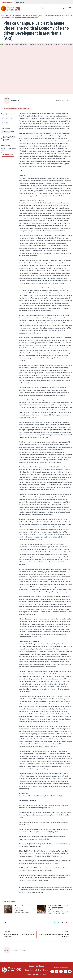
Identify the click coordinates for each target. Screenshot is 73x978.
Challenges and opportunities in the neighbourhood (28, 15)
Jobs (44, 974)
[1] (24, 113)
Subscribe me (9, 154)
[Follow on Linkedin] (65, 972)
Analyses (8, 15)
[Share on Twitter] (7, 118)
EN (42, 8)
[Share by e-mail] (2, 122)
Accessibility (37, 974)
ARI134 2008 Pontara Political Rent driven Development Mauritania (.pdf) (9, 138)
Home (2, 15)
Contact (31, 966)
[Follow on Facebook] (52, 972)
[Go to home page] (12, 7)
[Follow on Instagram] (61, 972)
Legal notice (40, 966)
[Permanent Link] (7, 122)
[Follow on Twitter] (56, 972)
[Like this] (5, 922)
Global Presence (20, 2)
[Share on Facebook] (2, 118)
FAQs (29, 974)
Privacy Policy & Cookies (33, 970)
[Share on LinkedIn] (11, 118)
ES (40, 8)
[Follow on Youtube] (70, 972)
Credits (45, 970)
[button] (63, 8)
